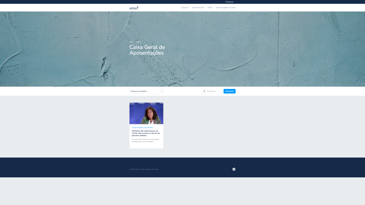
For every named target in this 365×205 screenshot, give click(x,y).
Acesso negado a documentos (142, 128)
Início (131, 42)
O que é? (185, 7)
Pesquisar (229, 2)
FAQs (210, 7)
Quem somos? (198, 7)
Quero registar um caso (226, 7)
